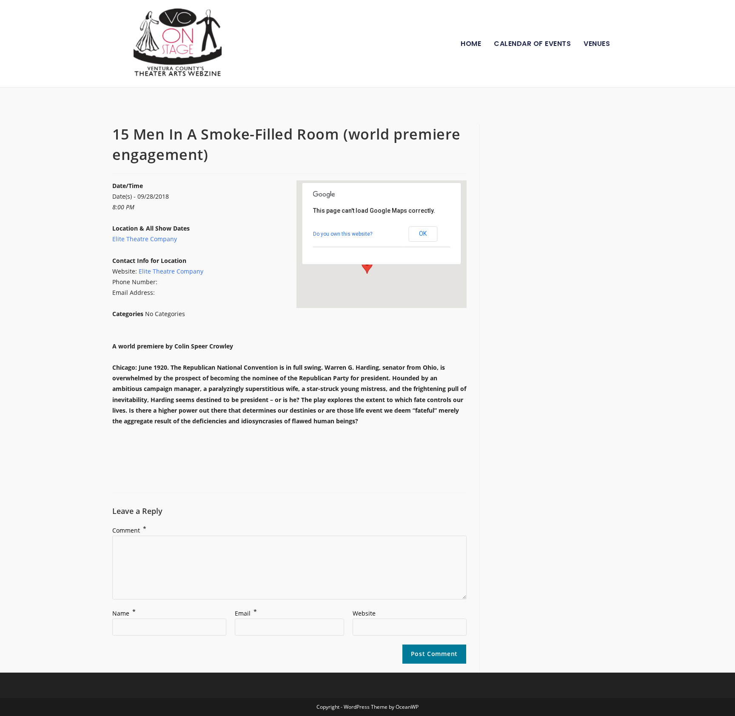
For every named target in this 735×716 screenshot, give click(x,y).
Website (364, 613)
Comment (129, 530)
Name (124, 613)
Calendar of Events (532, 43)
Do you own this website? (342, 234)
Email (246, 613)
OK (423, 233)
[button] (367, 266)
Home (471, 43)
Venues (597, 43)
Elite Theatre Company (144, 239)
